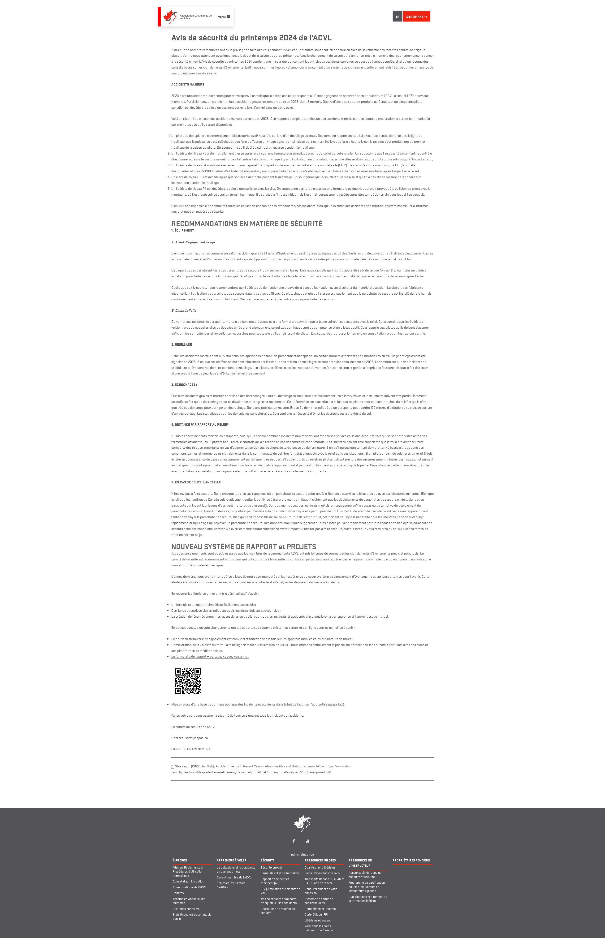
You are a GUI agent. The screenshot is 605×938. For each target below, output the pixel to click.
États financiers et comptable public (192, 916)
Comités (178, 892)
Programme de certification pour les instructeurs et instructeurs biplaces (367, 886)
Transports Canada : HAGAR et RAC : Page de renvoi (324, 880)
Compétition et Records (320, 908)
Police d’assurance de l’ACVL (323, 872)
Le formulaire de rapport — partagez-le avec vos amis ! (210, 656)
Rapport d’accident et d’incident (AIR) (275, 880)
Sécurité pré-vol (271, 867)
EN (397, 16)
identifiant (415, 16)
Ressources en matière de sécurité (278, 910)
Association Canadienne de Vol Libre (196, 16)
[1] (265, 505)
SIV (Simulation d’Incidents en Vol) (280, 890)
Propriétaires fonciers (411, 860)
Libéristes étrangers (318, 920)
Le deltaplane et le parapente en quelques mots (236, 869)
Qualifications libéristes (320, 867)
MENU (222, 16)
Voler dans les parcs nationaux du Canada (319, 927)
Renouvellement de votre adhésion (321, 890)
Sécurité (267, 860)
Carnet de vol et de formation (280, 872)
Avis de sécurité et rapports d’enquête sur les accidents (279, 900)
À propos (180, 860)
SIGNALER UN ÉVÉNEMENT (190, 748)
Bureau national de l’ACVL (190, 887)
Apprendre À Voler (231, 860)
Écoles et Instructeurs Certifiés (231, 884)
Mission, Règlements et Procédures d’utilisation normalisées (188, 871)
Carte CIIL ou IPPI (316, 914)
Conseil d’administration (188, 881)
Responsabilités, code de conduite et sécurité (365, 874)
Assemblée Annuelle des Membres (189, 900)
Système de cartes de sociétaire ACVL (319, 900)
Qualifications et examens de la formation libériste (368, 898)
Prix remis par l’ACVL (186, 908)
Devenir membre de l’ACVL (234, 877)
